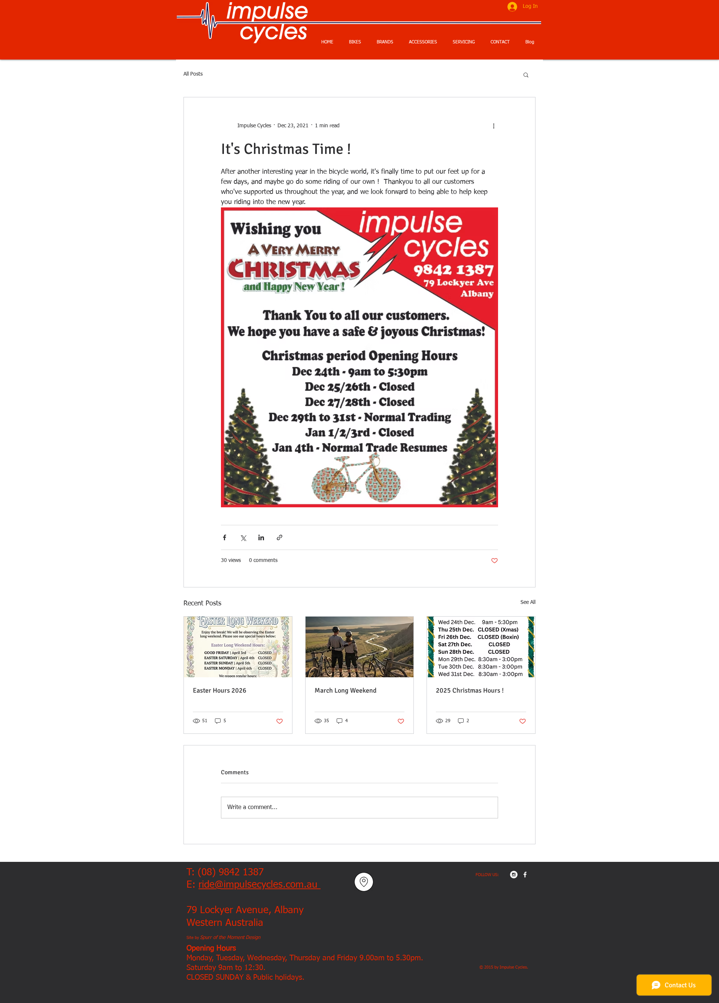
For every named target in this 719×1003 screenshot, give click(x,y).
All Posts (193, 74)
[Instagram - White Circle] (514, 874)
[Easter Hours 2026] (238, 647)
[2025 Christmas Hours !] (481, 647)
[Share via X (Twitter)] (242, 537)
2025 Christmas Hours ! (470, 690)
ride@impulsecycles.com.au (259, 885)
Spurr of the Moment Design (230, 937)
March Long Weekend (346, 690)
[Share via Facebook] (224, 537)
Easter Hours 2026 (219, 690)
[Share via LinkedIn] (261, 537)
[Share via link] (279, 537)
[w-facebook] (525, 874)
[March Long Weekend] (360, 647)
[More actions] (493, 125)
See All (528, 602)
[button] (526, 74)
